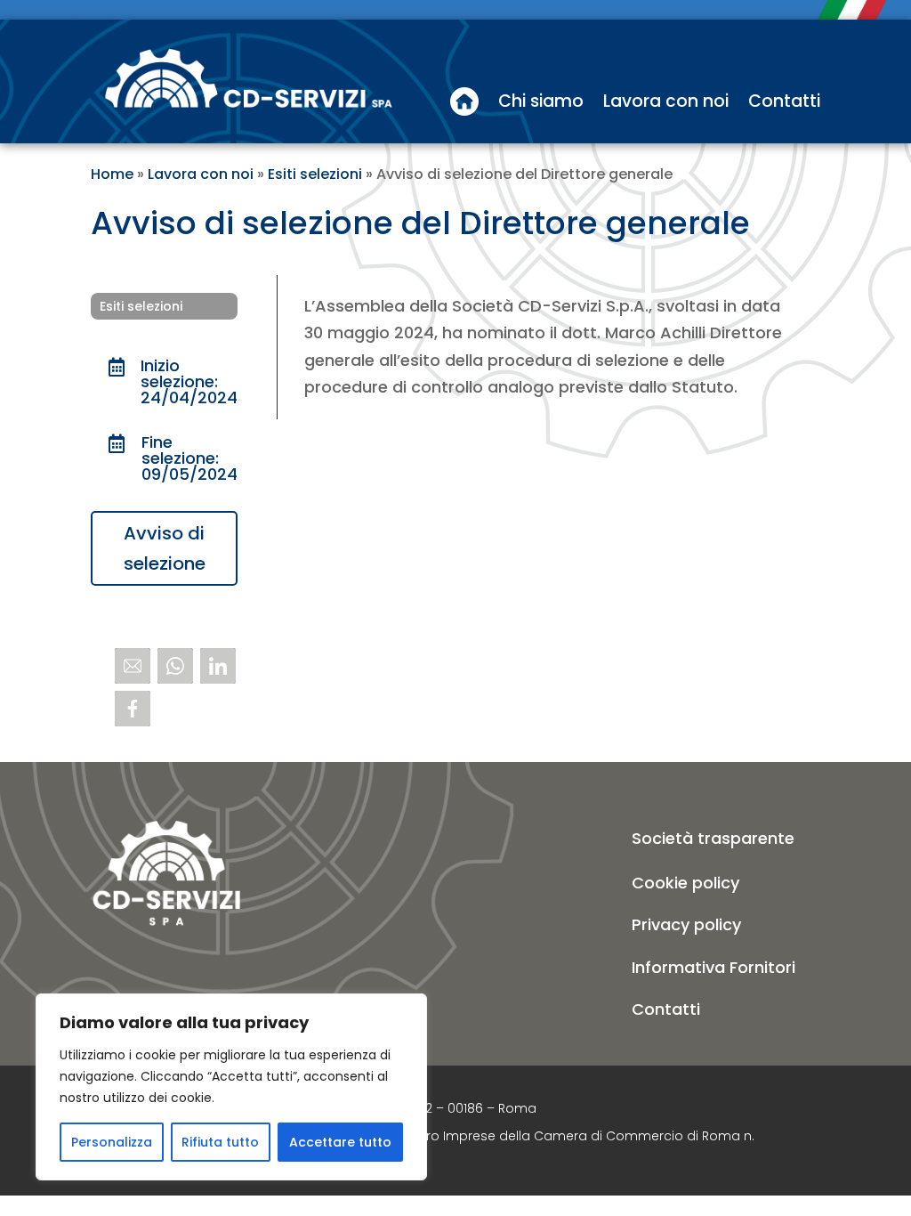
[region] (231, 1086)
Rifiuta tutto (220, 1142)
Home (112, 174)
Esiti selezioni (315, 174)
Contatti (784, 101)
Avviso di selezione (165, 548)
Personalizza (111, 1142)
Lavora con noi (666, 101)
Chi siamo (541, 101)
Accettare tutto (340, 1142)
